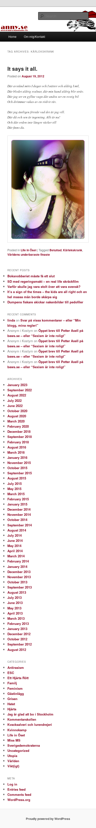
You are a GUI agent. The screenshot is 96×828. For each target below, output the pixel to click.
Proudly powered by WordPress (48, 818)
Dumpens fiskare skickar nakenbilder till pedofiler (45, 302)
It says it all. (22, 68)
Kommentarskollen (21, 719)
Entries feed (16, 789)
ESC (10, 672)
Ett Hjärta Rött (18, 677)
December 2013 (19, 571)
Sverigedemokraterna (23, 745)
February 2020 (18, 426)
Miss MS (13, 740)
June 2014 (15, 540)
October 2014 (17, 519)
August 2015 (16, 478)
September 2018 (19, 436)
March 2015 (16, 493)
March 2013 (16, 618)
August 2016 (16, 447)
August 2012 (16, 649)
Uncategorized (18, 750)
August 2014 (16, 530)
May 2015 (14, 488)
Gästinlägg (15, 693)
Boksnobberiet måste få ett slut (31, 276)
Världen (13, 760)
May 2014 (14, 545)
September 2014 (19, 525)
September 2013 (19, 587)
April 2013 (15, 613)
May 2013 (14, 608)
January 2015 (17, 504)
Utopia (12, 755)
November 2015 (19, 462)
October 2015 (17, 467)
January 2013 (17, 628)
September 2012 (19, 644)
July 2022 (14, 400)
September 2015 (19, 473)
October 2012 (17, 639)
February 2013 (18, 623)
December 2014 (19, 509)
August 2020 (16, 416)
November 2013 (19, 577)
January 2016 (17, 457)
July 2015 (14, 483)
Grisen (12, 698)
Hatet (11, 704)
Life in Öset (28, 250)
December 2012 (19, 634)
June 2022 (15, 405)
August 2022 (16, 395)
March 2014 (16, 556)
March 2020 (16, 421)
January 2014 (17, 566)
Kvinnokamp (17, 730)
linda (11, 320)
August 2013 (16, 592)
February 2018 (18, 442)
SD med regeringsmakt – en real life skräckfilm (43, 281)
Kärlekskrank (72, 250)
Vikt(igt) (13, 766)
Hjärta (11, 709)
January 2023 (17, 384)
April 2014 (15, 550)
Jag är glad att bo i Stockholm (30, 714)
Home (12, 36)
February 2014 (18, 561)
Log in (12, 784)
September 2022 (19, 390)
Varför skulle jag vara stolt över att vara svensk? (43, 286)
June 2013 (15, 602)
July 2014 (14, 535)
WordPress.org (18, 799)
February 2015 (18, 499)
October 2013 (17, 582)
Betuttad (55, 250)
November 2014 (19, 514)
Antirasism (15, 667)
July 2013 (14, 597)
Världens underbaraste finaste (28, 254)
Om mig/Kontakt (34, 36)
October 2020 (17, 410)
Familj (12, 683)
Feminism (15, 688)
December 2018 (19, 431)
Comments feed (19, 794)
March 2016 (16, 452)
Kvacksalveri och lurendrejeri (29, 724)
